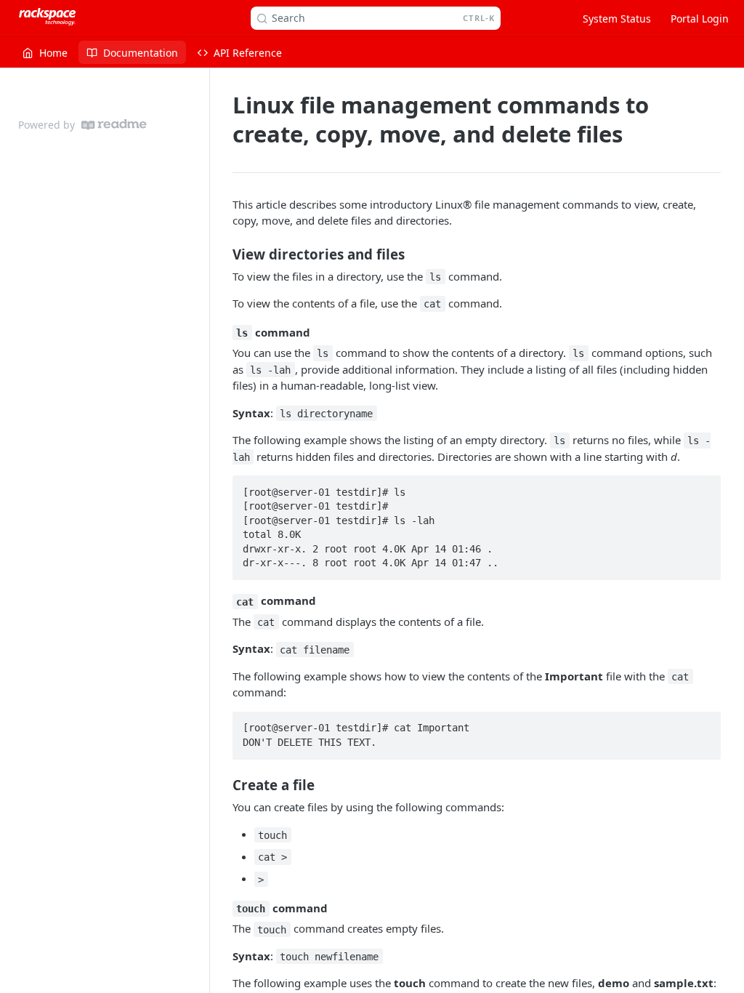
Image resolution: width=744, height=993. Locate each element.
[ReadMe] (114, 124)
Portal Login (700, 18)
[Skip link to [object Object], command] (223, 332)
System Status (617, 18)
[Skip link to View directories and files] (223, 254)
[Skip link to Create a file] (223, 784)
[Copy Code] (703, 488)
